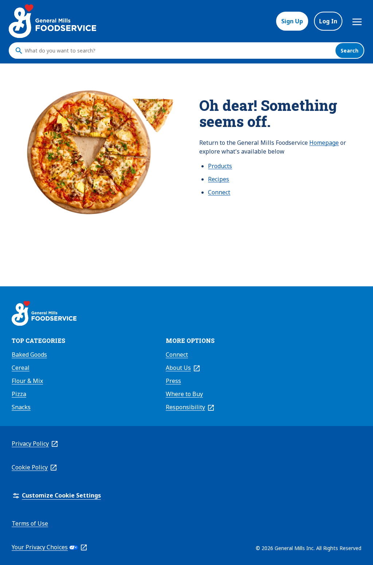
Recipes (218, 179)
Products (220, 166)
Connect (219, 192)
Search (349, 50)
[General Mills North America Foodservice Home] (52, 21)
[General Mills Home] (44, 314)
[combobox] (178, 50)
